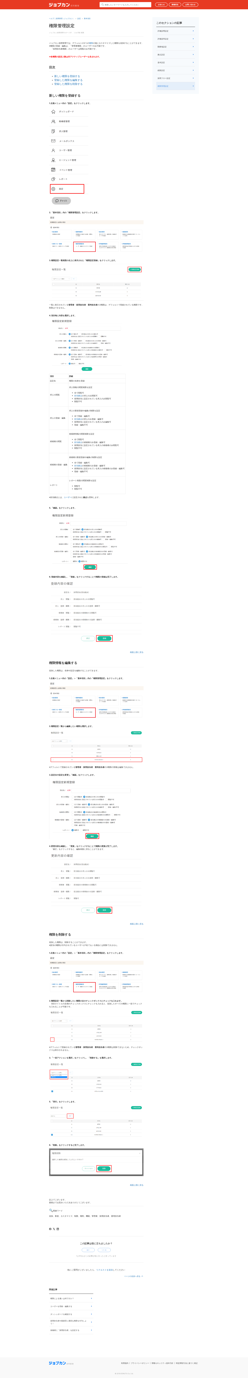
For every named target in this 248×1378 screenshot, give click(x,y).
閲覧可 (77, 486)
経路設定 (161, 70)
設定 (79, 18)
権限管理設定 (163, 86)
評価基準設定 (163, 39)
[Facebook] (50, 1229)
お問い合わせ (190, 4)
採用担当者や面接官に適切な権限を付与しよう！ (68, 1322)
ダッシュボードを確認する (61, 1314)
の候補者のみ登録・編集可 (93, 442)
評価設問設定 (163, 31)
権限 (91, 43)
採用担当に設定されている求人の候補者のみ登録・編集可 (99, 468)
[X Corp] (54, 1229)
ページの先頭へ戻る (132, 1276)
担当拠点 (78, 395)
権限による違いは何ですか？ (62, 1298)
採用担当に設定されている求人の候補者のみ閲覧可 (96, 445)
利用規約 (124, 1363)
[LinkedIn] (58, 1229)
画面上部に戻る (137, 652)
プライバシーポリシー (140, 1363)
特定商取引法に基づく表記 (187, 1363)
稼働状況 (175, 4)
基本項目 (87, 18)
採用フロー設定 (164, 78)
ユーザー (68, 497)
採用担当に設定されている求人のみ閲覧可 (92, 398)
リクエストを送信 (104, 1270)
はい (88, 1250)
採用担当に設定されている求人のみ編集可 (92, 422)
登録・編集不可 (81, 425)
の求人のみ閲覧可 (90, 395)
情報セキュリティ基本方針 (162, 1363)
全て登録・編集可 (82, 416)
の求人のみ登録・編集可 (92, 419)
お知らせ (161, 4)
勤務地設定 (162, 47)
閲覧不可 (78, 401)
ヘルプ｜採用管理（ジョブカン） (61, 18)
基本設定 (161, 62)
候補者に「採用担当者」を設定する (64, 1330)
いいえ (104, 1250)
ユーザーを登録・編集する (61, 1306)
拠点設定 (161, 54)
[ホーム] (64, 5)
